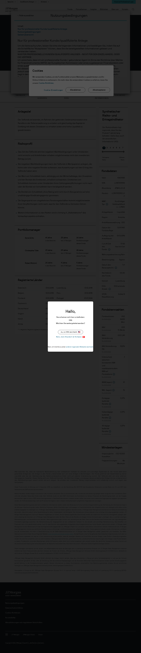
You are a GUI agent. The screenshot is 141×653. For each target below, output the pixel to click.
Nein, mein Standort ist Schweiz (69, 337)
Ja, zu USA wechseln (69, 332)
